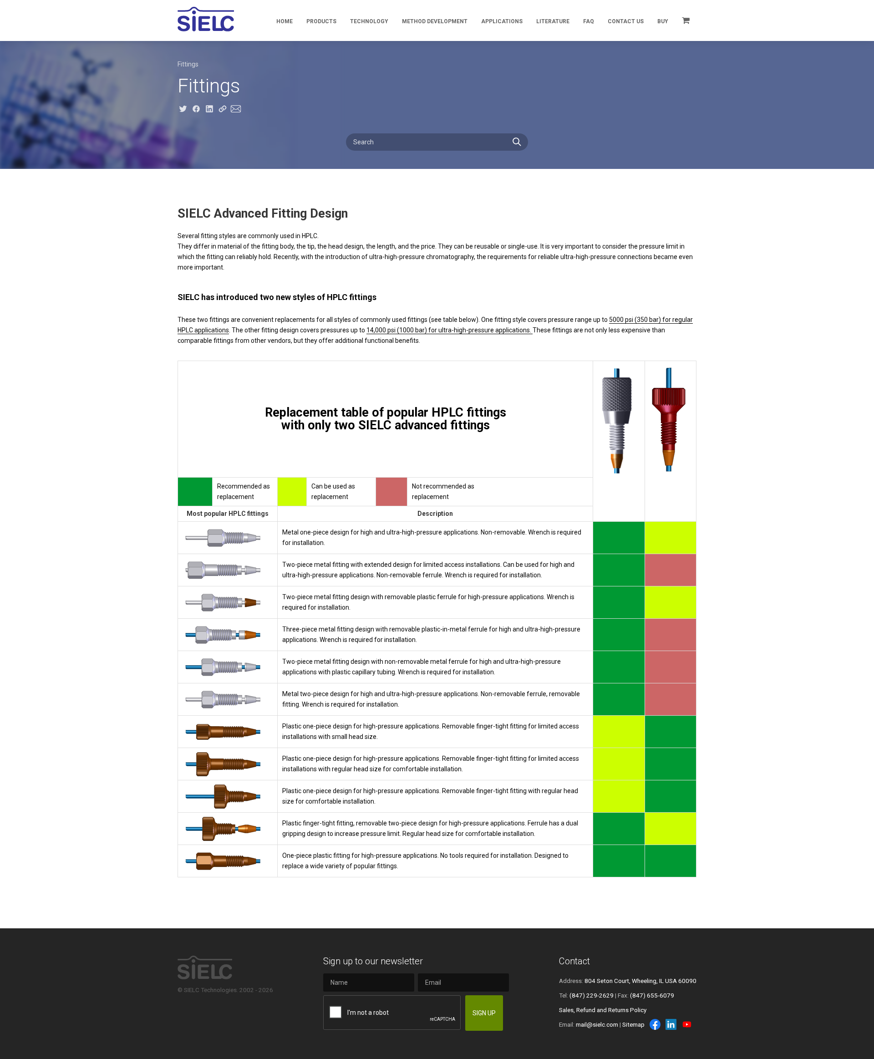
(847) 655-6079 (652, 995)
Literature (552, 21)
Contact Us (626, 21)
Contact (574, 961)
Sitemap (633, 1024)
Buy (662, 21)
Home (284, 21)
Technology (369, 21)
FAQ (588, 21)
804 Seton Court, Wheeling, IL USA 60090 (640, 980)
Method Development (434, 21)
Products (321, 21)
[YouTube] (686, 1024)
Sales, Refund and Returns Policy (602, 1009)
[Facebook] (655, 1024)
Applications (502, 21)
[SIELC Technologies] (206, 19)
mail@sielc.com (597, 1024)
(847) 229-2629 (591, 995)
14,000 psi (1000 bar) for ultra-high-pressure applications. (449, 330)
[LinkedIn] (671, 1024)
